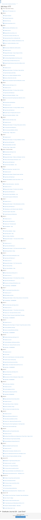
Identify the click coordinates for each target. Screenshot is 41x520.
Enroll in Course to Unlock (20, 516)
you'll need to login (25, 515)
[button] (0, 0)
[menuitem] (0, 2)
